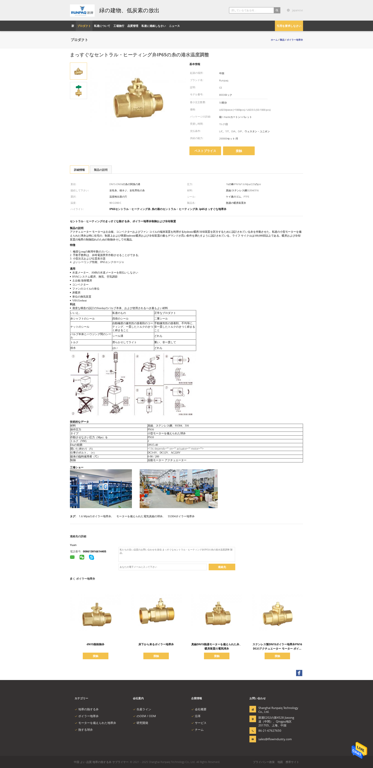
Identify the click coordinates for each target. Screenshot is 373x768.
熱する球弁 (85, 729)
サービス (201, 723)
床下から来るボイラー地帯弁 (156, 644)
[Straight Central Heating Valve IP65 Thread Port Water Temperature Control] (78, 71)
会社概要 (201, 709)
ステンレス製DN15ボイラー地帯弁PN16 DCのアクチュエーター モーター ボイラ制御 (277, 648)
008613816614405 (94, 551)
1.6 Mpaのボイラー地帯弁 (95, 516)
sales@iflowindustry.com (270, 739)
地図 (280, 762)
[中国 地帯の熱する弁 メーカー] (82, 10)
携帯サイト (292, 762)
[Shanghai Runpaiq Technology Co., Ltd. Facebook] (299, 673)
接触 (239, 151)
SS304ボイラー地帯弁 (181, 516)
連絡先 (222, 567)
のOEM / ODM (146, 716)
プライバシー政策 (264, 762)
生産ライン (144, 709)
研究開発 (142, 723)
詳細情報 (79, 170)
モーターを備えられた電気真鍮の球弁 (139, 516)
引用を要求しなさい (289, 26)
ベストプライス (205, 151)
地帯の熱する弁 (88, 709)
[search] (277, 10)
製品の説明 (101, 170)
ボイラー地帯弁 (88, 716)
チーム (199, 729)
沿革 (198, 716)
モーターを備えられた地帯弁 (97, 723)
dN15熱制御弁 (96, 644)
